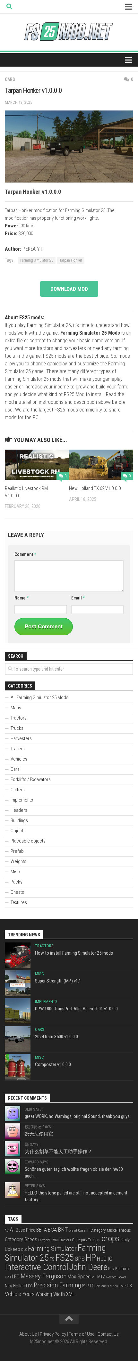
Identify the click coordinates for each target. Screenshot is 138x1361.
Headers (19, 810)
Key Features (119, 1268)
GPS (80, 1258)
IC (110, 1258)
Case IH (84, 1230)
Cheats (17, 892)
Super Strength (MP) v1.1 (58, 981)
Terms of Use (82, 1334)
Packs (16, 882)
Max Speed (79, 1276)
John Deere (88, 1267)
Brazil (73, 1230)
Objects (18, 831)
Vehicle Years (20, 1294)
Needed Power (116, 1277)
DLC (24, 1250)
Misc (15, 872)
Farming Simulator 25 (36, 260)
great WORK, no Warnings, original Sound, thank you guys (77, 1116)
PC (30, 1285)
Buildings (19, 820)
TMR (122, 1286)
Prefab (17, 851)
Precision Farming (57, 1285)
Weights (18, 861)
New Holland (16, 1285)
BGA (52, 1230)
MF (93, 1277)
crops (110, 1238)
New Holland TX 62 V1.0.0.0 (95, 488)
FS (52, 1259)
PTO (90, 1286)
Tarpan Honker (70, 260)
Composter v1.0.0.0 (53, 1064)
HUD (102, 1259)
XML (70, 1294)
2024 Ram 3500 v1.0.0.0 (56, 1036)
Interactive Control (36, 1267)
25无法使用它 (39, 1134)
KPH (8, 1277)
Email (78, 597)
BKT (63, 1229)
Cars (10, 79)
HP (91, 1257)
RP (98, 1286)
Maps (16, 708)
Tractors (19, 718)
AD (7, 1230)
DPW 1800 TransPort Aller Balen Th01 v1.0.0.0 (76, 1009)
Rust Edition (109, 1286)
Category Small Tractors (54, 1240)
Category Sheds (21, 1239)
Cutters (18, 790)
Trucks (17, 728)
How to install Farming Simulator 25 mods (74, 953)
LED (16, 1277)
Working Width (50, 1294)
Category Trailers (86, 1239)
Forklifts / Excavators (31, 779)
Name (21, 597)
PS (83, 1286)
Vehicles (19, 759)
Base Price (25, 1230)
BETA (41, 1230)
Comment (25, 554)
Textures (19, 902)
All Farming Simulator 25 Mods (39, 697)
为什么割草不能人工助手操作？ (58, 1151)
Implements (22, 800)
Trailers (18, 749)
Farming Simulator (52, 1248)
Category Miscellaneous (111, 1230)
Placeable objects (28, 841)
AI (12, 1230)
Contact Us (108, 1334)
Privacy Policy (53, 1334)
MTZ (101, 1276)
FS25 (65, 1257)
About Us (28, 1334)
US (129, 1285)
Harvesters (21, 738)
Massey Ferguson (43, 1276)
